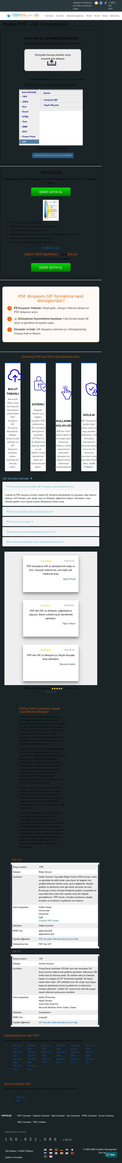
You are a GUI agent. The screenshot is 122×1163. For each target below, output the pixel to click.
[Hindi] (62, 1153)
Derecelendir (51, 692)
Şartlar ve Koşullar (13, 1157)
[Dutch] (67, 1150)
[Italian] (73, 1150)
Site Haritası (11, 1151)
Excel (25, 111)
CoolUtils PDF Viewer (49, 921)
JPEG (25, 101)
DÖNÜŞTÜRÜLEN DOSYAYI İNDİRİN (52, 155)
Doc (24, 106)
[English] (46, 1150)
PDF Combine (39, 1122)
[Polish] (51, 1153)
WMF (25, 126)
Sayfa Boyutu (51, 105)
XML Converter (24, 1122)
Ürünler (89, 16)
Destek (97, 16)
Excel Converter (106, 1116)
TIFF (24, 96)
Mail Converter (58, 1116)
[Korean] (67, 1153)
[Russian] (46, 1153)
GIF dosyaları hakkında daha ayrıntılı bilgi (58, 1022)
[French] (57, 1153)
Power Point (28, 136)
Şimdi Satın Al (51, 192)
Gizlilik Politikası (25, 1151)
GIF (24, 141)
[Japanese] (51, 1156)
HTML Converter (89, 1116)
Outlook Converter (41, 1116)
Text (24, 121)
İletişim (105, 16)
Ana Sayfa (49, 16)
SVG (24, 131)
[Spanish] (51, 1150)
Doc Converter (73, 1116)
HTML (25, 116)
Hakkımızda (114, 16)
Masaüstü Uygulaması (75, 16)
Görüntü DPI (51, 100)
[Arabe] (46, 1156)
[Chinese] (73, 1153)
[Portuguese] (57, 1150)
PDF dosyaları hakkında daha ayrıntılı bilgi (58, 939)
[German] (62, 1150)
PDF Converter (24, 1116)
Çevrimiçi (59, 16)
